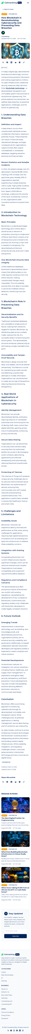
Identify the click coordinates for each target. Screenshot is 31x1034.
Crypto (4, 14)
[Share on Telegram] (19, 62)
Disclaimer (4, 1018)
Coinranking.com (6, 1001)
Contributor (13, 14)
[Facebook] (17, 1030)
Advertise (4, 998)
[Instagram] (14, 1030)
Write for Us (5, 992)
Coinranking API (6, 1004)
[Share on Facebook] (7, 62)
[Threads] (23, 1030)
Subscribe (15, 936)
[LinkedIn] (20, 1030)
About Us (4, 989)
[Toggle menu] (28, 2)
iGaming (4, 981)
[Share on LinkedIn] (11, 62)
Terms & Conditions (7, 1012)
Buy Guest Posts (6, 995)
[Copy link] (23, 62)
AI (2, 978)
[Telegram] (11, 1030)
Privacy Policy (5, 1015)
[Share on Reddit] (15, 62)
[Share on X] (3, 62)
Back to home (8, 9)
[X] (8, 1030)
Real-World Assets (7, 975)
